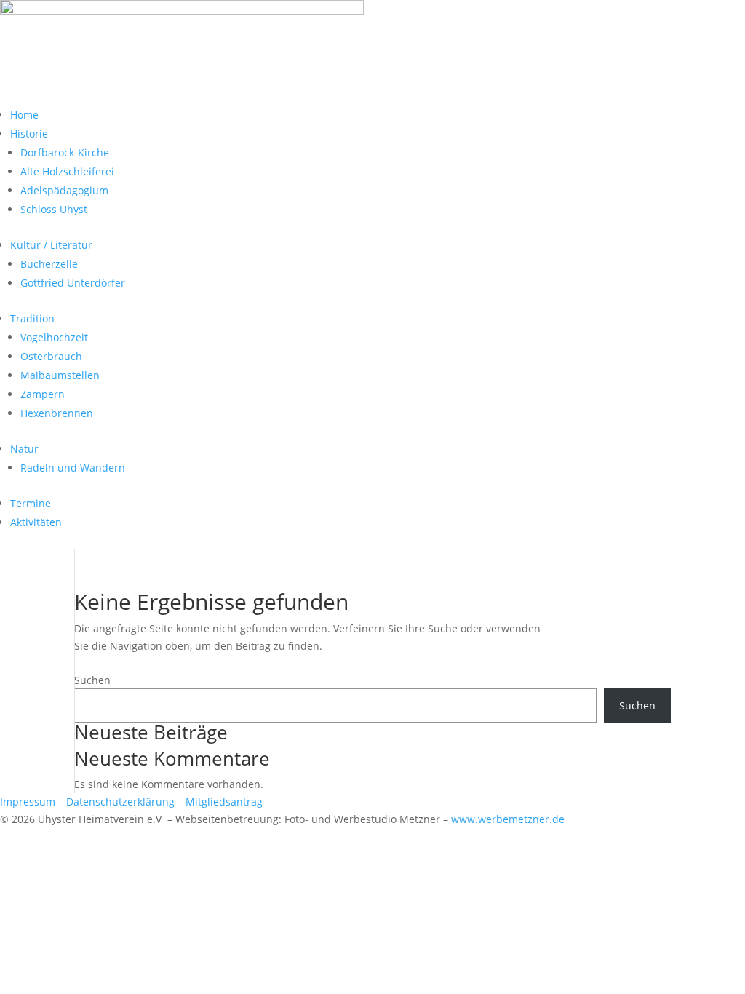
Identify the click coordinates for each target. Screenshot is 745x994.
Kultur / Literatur (51, 245)
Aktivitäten (36, 522)
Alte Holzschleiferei (67, 171)
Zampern (42, 394)
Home (24, 115)
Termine (30, 503)
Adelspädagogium (64, 190)
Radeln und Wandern (72, 467)
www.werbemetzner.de (508, 819)
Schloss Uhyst (53, 209)
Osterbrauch (51, 356)
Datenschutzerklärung (120, 801)
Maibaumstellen (60, 375)
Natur (24, 449)
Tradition (32, 318)
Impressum (27, 801)
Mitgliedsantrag (224, 801)
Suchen (92, 680)
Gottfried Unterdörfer (72, 283)
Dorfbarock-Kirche (64, 152)
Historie (29, 133)
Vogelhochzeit (54, 337)
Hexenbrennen (56, 413)
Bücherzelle (49, 264)
